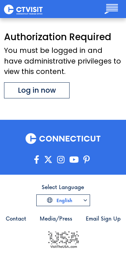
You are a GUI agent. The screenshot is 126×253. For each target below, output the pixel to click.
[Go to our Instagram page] (61, 159)
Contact (16, 218)
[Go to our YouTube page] (74, 159)
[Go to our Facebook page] (36, 159)
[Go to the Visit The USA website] (63, 239)
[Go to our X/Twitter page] (48, 159)
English (63, 200)
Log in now (37, 90)
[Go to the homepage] (23, 9)
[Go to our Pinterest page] (86, 159)
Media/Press (56, 218)
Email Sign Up (103, 218)
